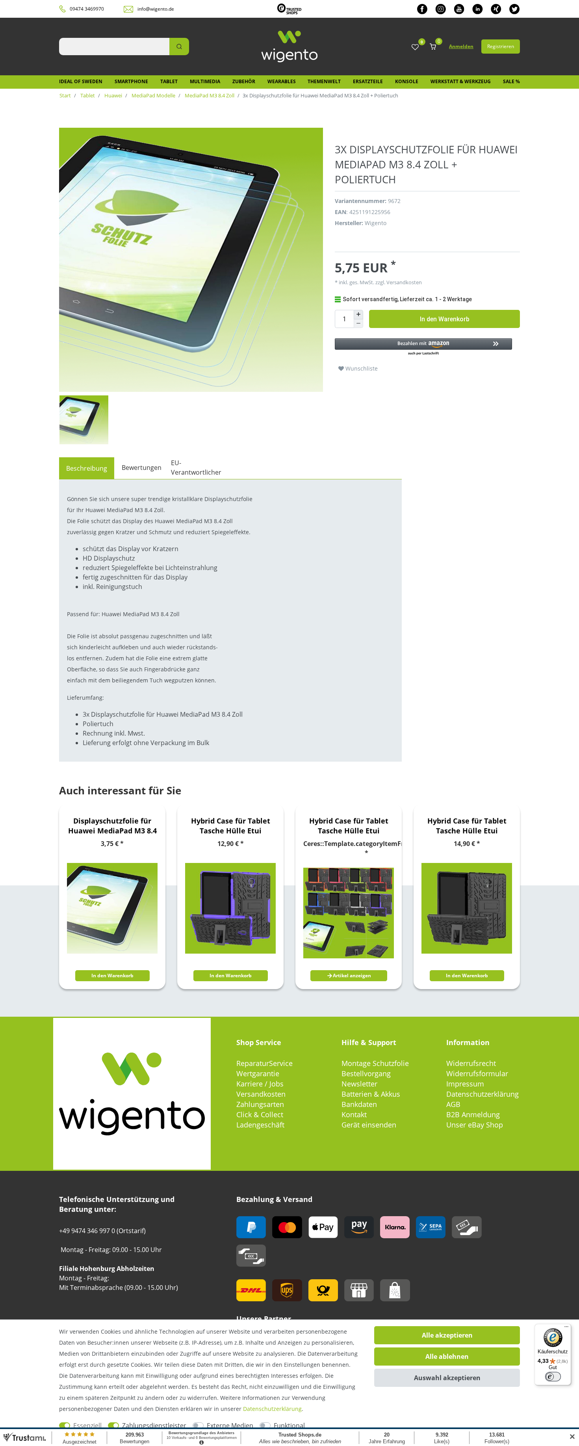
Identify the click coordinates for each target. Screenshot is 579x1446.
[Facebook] (422, 9)
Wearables (281, 81)
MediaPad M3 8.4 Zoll (209, 95)
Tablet (169, 81)
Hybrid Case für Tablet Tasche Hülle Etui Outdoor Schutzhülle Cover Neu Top (231, 826)
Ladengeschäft (260, 1124)
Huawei (112, 95)
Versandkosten (261, 1094)
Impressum (465, 1083)
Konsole (406, 81)
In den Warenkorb (445, 319)
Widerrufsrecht (471, 1063)
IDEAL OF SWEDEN (80, 81)
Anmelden (461, 46)
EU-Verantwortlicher (196, 467)
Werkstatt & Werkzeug (461, 81)
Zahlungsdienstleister (154, 1425)
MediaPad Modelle (152, 95)
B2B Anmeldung (473, 1114)
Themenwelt (324, 81)
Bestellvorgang (366, 1073)
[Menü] (566, 1328)
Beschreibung (86, 468)
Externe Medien (230, 1425)
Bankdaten (359, 1104)
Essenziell (87, 1425)
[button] (423, 347)
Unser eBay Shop (474, 1124)
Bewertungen (141, 467)
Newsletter (359, 1083)
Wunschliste (361, 368)
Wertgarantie (257, 1073)
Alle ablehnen (447, 1356)
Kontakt (354, 1114)
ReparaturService (264, 1063)
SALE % (511, 81)
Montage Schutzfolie (375, 1063)
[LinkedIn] (477, 9)
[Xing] (496, 9)
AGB (453, 1104)
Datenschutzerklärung (482, 1094)
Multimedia (205, 81)
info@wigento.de (155, 9)
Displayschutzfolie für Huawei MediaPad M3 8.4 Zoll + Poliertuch (112, 826)
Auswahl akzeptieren (447, 1377)
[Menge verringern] (358, 323)
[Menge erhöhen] (358, 314)
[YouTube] (459, 9)
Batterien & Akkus (370, 1094)
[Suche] (179, 46)
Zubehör (243, 81)
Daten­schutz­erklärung (272, 1408)
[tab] (86, 468)
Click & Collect (259, 1114)
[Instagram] (440, 9)
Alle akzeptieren (447, 1335)
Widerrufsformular (477, 1073)
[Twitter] (514, 9)
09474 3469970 (87, 9)
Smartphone (131, 81)
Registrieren (500, 46)
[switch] (553, 1376)
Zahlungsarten (260, 1104)
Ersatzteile (368, 81)
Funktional (289, 1425)
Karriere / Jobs (260, 1083)
